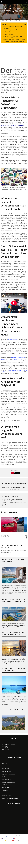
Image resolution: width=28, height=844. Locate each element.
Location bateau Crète (7, 790)
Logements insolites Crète (8, 774)
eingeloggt (9, 550)
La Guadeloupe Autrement (8, 744)
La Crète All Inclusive (7, 785)
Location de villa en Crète (8, 782)
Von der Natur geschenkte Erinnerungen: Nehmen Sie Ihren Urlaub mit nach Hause (12, 37)
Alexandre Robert (5, 536)
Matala (15, 359)
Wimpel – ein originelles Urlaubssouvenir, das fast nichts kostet (13, 30)
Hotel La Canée (5, 768)
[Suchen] (26, 2)
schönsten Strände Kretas (18, 357)
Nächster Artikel (14, 485)
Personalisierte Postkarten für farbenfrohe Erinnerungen (13, 27)
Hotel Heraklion (5, 766)
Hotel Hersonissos (6, 771)
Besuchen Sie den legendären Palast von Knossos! (14, 488)
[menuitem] (14, 836)
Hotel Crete (4, 763)
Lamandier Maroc (6, 748)
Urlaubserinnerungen (13, 339)
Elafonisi (3, 359)
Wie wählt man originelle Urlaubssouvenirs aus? (14, 41)
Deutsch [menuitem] (8, 840)
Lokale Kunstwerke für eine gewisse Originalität (14, 39)
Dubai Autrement (6, 749)
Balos (22, 359)
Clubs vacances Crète (7, 779)
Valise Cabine (5, 746)
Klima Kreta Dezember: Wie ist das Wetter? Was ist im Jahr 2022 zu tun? (14, 482)
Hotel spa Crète (5, 787)
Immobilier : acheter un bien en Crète (11, 793)
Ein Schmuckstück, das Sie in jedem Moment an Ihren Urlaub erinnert (14, 33)
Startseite (4, 20)
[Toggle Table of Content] (24, 24)
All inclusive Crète (6, 776)
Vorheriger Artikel (14, 480)
